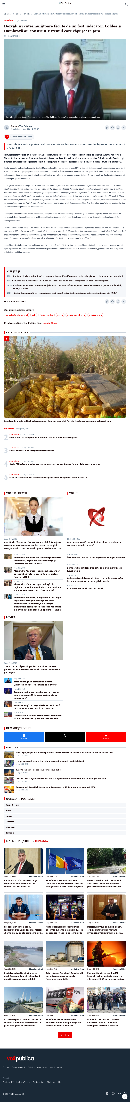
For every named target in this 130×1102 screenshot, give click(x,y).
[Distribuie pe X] (123, 127)
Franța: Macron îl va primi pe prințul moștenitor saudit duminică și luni (43, 437)
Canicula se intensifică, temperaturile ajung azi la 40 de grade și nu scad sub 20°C (49, 477)
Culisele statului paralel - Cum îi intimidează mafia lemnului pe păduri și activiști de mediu (95, 580)
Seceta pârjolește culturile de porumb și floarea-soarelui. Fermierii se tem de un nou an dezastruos (57, 421)
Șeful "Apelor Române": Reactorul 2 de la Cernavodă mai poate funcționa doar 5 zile (64, 976)
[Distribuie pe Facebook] (112, 127)
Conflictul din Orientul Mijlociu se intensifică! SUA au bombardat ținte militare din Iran (38, 717)
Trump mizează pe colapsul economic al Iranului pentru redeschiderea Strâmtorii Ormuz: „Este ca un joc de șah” (32, 669)
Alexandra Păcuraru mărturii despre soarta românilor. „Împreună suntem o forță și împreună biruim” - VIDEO (37, 560)
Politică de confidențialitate (37, 1067)
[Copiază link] (107, 127)
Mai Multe (65, 1035)
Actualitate (9, 429)
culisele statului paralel (17, 315)
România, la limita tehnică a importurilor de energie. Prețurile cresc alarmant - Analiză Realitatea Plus (63, 1024)
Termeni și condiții (18, 1067)
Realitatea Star (38, 1082)
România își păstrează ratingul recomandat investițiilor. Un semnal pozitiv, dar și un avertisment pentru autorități (68, 276)
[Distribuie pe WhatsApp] (118, 127)
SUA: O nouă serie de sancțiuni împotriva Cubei (32, 450)
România (26, 14)
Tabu (59, 1082)
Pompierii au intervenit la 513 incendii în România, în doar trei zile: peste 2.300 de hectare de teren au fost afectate (106, 978)
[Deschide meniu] (4, 5)
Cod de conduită (56, 1067)
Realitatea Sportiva (23, 1082)
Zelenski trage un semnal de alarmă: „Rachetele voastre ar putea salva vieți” (35, 683)
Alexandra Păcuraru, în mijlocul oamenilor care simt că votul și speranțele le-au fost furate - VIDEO (37, 574)
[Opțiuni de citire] (124, 1096)
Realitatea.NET (8, 1082)
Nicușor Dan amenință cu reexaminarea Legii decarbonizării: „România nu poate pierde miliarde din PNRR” (65, 292)
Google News (50, 322)
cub (34, 315)
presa (60, 315)
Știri (17, 14)
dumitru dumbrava (76, 315)
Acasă (9, 14)
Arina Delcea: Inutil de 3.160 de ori (85, 588)
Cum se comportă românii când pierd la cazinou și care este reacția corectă (94, 544)
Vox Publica (25, 126)
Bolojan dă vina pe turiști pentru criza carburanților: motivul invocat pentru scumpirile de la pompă (104, 931)
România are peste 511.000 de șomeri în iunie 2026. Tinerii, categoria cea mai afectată (103, 1022)
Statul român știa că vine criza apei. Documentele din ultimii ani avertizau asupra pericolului (22, 976)
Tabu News (51, 1082)
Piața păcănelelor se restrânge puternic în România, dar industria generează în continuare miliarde (65, 929)
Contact (6, 1067)
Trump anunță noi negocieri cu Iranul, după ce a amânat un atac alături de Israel (37, 707)
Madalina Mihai (36, 876)
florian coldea (46, 315)
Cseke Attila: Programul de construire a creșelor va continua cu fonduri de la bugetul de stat (54, 464)
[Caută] (126, 5)
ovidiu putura (95, 315)
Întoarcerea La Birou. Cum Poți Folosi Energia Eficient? (96, 557)
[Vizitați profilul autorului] (6, 127)
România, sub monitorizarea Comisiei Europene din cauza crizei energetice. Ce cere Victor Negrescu (60, 280)
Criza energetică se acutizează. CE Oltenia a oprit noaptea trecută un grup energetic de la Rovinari (23, 1022)
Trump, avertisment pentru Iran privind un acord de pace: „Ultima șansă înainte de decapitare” (36, 695)
